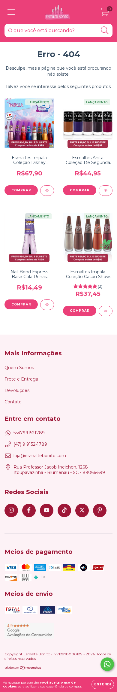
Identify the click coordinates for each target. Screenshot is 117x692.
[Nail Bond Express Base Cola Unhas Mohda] (47, 304)
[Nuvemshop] (23, 668)
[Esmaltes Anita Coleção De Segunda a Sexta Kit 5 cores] (105, 190)
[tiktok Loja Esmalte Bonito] (64, 510)
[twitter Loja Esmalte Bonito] (82, 510)
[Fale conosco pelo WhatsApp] (107, 664)
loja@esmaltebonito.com (40, 455)
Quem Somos (19, 367)
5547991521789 (29, 433)
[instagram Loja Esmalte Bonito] (11, 510)
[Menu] (11, 12)
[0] (105, 13)
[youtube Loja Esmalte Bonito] (46, 510)
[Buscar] (105, 30)
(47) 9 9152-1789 (30, 444)
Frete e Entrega (21, 379)
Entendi (102, 684)
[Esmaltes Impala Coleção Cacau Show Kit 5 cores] (105, 311)
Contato (13, 402)
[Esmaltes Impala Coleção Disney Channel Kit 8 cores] (47, 190)
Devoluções (16, 390)
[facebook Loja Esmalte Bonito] (29, 510)
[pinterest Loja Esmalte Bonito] (99, 510)
